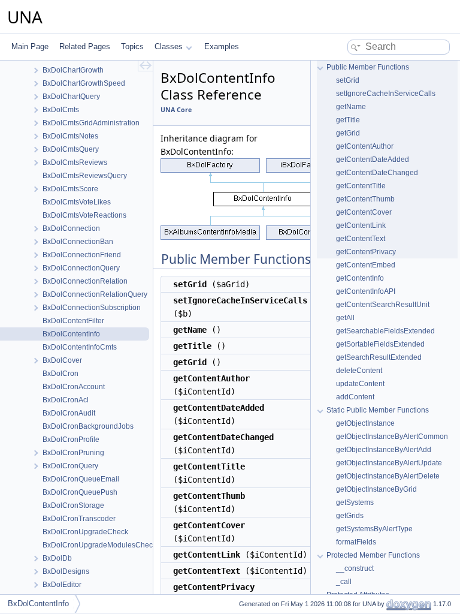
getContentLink (361, 225)
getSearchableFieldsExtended (385, 331)
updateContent (360, 384)
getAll (345, 318)
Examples (221, 46)
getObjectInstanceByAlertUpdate (389, 463)
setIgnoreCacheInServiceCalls (385, 93)
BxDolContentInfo (38, 603)
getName (351, 107)
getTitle (348, 120)
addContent (355, 397)
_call (344, 581)
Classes (169, 46)
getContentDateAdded (372, 159)
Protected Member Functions (373, 555)
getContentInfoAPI (365, 291)
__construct (355, 568)
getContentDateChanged (377, 172)
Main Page (30, 46)
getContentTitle (361, 186)
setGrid (347, 80)
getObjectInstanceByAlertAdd (383, 450)
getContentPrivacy (366, 252)
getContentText (360, 238)
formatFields (356, 542)
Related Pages (84, 46)
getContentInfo (360, 278)
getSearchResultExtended (379, 357)
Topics (132, 46)
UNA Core (176, 110)
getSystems (355, 502)
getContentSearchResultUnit (382, 304)
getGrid (348, 133)
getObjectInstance (365, 423)
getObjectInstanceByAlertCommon (392, 436)
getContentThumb (365, 199)
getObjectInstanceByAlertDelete (388, 476)
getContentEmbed (365, 265)
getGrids (350, 515)
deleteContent (359, 370)
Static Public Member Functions (377, 410)
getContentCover (364, 212)
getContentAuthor (365, 146)
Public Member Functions (367, 67)
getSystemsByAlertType (374, 529)
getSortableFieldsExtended (380, 344)
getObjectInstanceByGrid (376, 489)
